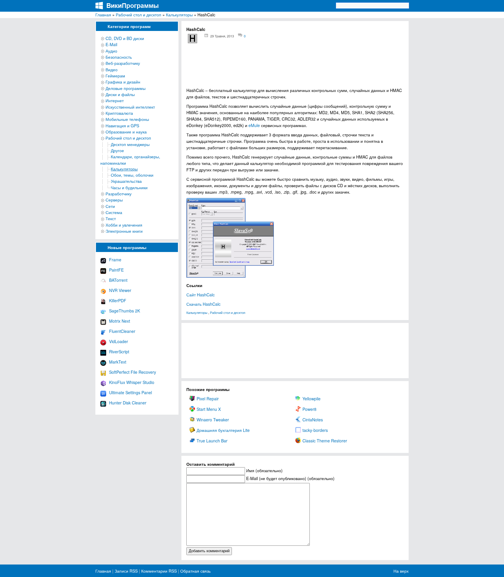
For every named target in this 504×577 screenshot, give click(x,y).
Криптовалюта (119, 113)
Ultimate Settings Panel (130, 392)
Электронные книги (124, 231)
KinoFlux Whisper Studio (131, 382)
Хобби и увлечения (124, 225)
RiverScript (119, 351)
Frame (115, 260)
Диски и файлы (120, 94)
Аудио (111, 51)
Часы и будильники (129, 187)
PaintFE (116, 270)
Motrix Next (119, 321)
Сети (110, 206)
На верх (401, 571)
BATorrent (118, 280)
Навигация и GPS (122, 125)
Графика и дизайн (123, 82)
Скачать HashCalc (203, 304)
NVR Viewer (120, 290)
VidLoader (118, 341)
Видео (112, 69)
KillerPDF (117, 300)
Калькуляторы (179, 15)
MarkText (117, 362)
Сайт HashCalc (200, 295)
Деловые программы (126, 88)
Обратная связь (195, 571)
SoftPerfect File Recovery (132, 372)
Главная (103, 15)
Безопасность (119, 57)
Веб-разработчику (123, 63)
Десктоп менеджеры (130, 144)
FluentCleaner (122, 331)
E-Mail (111, 44)
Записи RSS (126, 571)
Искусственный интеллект (130, 107)
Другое (117, 150)
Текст (111, 218)
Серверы (114, 200)
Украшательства (126, 181)
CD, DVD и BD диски (125, 38)
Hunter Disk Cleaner (127, 403)
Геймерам (115, 76)
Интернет (115, 100)
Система (114, 212)
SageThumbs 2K (124, 311)
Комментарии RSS (159, 571)
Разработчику (119, 194)
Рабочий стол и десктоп (138, 15)
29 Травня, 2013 (222, 36)
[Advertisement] (295, 67)
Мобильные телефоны (127, 119)
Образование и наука (126, 132)
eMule (254, 125)
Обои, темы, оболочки (132, 175)
